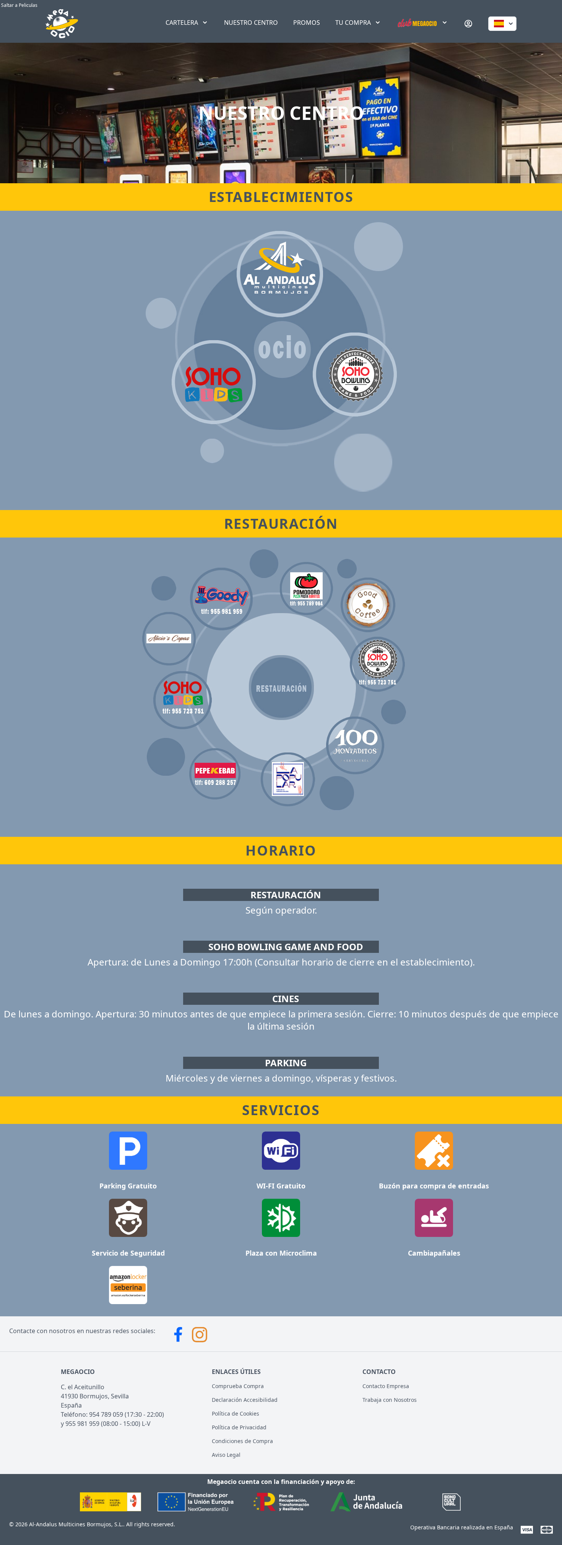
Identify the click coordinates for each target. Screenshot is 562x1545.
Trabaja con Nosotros (389, 1399)
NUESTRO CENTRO (251, 22)
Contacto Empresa (385, 1386)
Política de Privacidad (239, 1427)
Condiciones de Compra (242, 1441)
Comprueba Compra (238, 1386)
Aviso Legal (226, 1454)
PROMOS (306, 22)
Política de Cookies (235, 1413)
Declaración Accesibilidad (245, 1399)
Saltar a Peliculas (18, 5)
